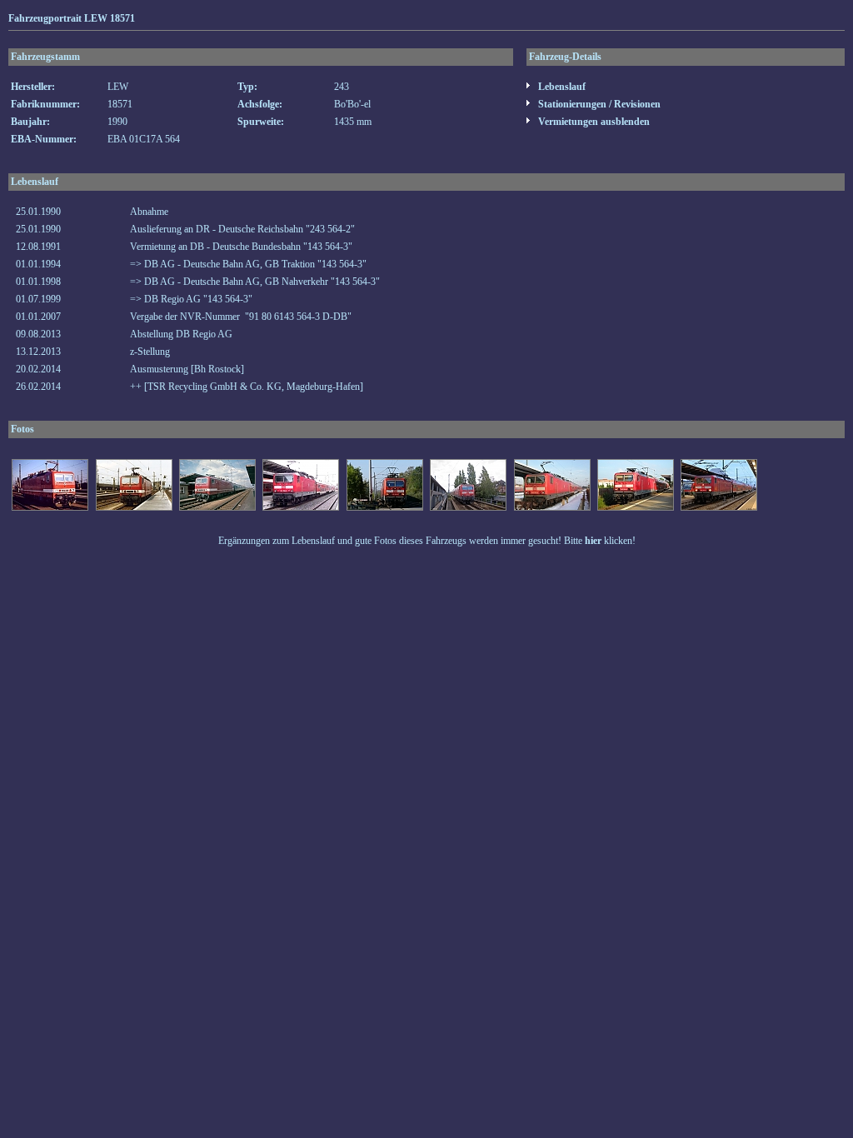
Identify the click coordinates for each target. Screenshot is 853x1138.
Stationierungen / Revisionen (598, 104)
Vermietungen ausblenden (593, 121)
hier (593, 541)
